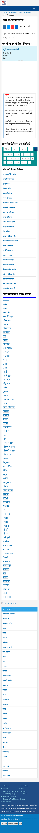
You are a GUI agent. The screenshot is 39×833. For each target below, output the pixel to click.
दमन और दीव (6, 652)
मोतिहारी (6, 537)
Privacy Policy (7, 819)
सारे (4, 573)
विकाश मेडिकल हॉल (8, 264)
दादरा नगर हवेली (7, 647)
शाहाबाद (6, 561)
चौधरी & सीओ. (7, 198)
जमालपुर (6, 379)
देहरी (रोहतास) (9, 407)
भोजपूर (6, 506)
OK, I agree (4, 823)
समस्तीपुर (7, 565)
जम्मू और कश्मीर (7, 680)
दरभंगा (5, 395)
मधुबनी (6, 525)
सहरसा (6, 569)
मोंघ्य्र (5, 533)
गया (4, 336)
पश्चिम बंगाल (6, 775)
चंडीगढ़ (5, 637)
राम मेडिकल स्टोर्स (8, 245)
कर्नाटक (5, 690)
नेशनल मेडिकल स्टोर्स (9, 207)
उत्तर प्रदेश (6, 766)
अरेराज (6, 300)
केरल (4, 695)
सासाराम (6, 581)
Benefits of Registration (10, 791)
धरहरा (5, 419)
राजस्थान (5, 742)
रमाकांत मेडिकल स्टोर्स (9, 236)
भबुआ (5, 498)
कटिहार (6, 324)
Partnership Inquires (9, 796)
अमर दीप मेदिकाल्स (8, 179)
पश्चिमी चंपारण (9, 450)
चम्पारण (6, 352)
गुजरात (4, 666)
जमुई (5, 371)
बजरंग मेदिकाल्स (7, 217)
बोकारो (5, 494)
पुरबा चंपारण (8, 442)
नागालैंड (5, 723)
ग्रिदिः (5, 340)
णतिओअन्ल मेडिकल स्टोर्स (10, 203)
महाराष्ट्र (5, 704)
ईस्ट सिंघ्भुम (8, 316)
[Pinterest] (12, 27)
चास (5, 359)
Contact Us (24, 786)
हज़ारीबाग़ (7, 597)
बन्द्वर (5, 474)
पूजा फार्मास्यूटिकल (8, 212)
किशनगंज (7, 328)
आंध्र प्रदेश (6, 618)
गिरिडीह (6, 344)
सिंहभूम (6, 585)
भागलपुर (6, 502)
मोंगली (5, 529)
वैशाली (5, 557)
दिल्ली (4, 657)
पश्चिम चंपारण (9, 446)
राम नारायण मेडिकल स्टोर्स (10, 241)
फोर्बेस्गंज (7, 454)
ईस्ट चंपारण (8, 312)
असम (4, 628)
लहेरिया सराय (8, 553)
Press (22, 788)
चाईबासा (6, 356)
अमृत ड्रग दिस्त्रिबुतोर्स (9, 174)
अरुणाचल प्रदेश (7, 623)
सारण (5, 577)
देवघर (5, 403)
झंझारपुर (6, 383)
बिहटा (5, 486)
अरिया (5, 304)
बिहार (4, 633)
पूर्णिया (5, 439)
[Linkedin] (16, 27)
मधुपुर (5, 517)
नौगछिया (6, 431)
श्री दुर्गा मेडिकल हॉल (9, 274)
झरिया (5, 387)
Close (21, 823)
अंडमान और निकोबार (8, 614)
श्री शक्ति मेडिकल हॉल (9, 283)
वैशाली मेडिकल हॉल (8, 260)
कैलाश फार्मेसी (7, 188)
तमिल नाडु (5, 752)
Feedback (24, 794)
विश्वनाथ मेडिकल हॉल (9, 269)
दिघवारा (6, 411)
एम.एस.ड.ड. (6, 184)
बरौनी (5, 478)
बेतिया (5, 470)
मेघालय (5, 714)
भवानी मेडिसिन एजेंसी (9, 222)
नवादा (5, 423)
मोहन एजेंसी (6, 231)
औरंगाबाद (7, 320)
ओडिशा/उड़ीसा (7, 728)
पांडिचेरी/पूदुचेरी (7, 733)
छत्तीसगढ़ (5, 642)
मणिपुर (4, 709)
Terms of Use (17, 819)
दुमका (5, 391)
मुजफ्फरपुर (7, 514)
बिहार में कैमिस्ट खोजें (25, 12)
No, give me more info (13, 823)
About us (6, 786)
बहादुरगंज (7, 482)
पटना (5, 435)
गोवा (4, 661)
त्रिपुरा (4, 761)
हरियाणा (5, 671)
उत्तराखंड (5, 771)
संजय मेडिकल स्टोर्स (9, 288)
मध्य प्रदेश (6, 699)
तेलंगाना (5, 756)
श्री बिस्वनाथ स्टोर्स (8, 279)
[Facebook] (4, 27)
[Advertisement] (19, 75)
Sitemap (23, 791)
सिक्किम (5, 747)
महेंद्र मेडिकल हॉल (8, 226)
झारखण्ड (5, 685)
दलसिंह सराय (8, 399)
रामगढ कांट (8, 545)
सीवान (5, 593)
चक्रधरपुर (7, 348)
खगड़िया (6, 332)
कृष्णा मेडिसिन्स (7, 193)
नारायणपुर (7, 427)
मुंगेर (4, 510)
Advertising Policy (9, 794)
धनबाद (6, 415)
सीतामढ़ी (6, 589)
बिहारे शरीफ (8, 490)
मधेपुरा (5, 522)
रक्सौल (6, 541)
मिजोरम (5, 718)
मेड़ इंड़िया (4, 12)
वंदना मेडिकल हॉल (8, 255)
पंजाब (4, 737)
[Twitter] (8, 27)
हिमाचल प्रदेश (7, 676)
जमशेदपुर (7, 375)
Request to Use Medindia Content (14, 799)
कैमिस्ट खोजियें (13, 12)
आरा (5, 308)
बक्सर (5, 458)
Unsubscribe (7, 801)
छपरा (5, 363)
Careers (5, 788)
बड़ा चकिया (7, 466)
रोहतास (6, 549)
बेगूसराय (6, 462)
